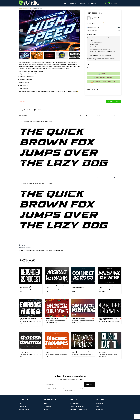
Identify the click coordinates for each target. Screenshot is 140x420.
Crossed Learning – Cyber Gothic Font (106, 351)
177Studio (23, 289)
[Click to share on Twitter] (94, 89)
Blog (45, 403)
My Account (99, 403)
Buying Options (113, 101)
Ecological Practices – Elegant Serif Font (81, 351)
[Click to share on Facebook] (92, 89)
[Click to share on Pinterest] (97, 89)
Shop (72, 3)
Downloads (99, 409)
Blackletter (110, 354)
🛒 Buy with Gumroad (103, 78)
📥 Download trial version (103, 82)
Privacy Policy (74, 403)
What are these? (100, 22)
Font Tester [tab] (23, 101)
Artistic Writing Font (78, 318)
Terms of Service (24, 409)
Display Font (32, 289)
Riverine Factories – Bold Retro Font (55, 351)
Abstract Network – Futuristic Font (55, 286)
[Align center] (117, 116)
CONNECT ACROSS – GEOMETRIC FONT (78, 286)
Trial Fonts (84, 3)
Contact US (22, 406)
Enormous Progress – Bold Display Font (28, 319)
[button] (21, 30)
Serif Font (117, 321)
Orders (98, 406)
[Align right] (120, 116)
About (94, 3)
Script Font (104, 291)
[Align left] (114, 116)
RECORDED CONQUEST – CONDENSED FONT (27, 286)
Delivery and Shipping (77, 406)
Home (65, 3)
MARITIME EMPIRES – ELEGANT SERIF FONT (108, 319)
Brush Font (58, 320)
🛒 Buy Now (103, 74)
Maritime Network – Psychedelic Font (108, 286)
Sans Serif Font (27, 8)
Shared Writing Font (52, 318)
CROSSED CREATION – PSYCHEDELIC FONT (27, 351)
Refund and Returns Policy (78, 409)
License (46, 409)
